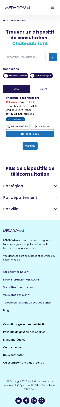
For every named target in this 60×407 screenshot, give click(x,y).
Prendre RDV (32, 133)
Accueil (4, 21)
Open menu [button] (52, 8)
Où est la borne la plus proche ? (23, 363)
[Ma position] (53, 57)
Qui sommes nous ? (16, 272)
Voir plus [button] (30, 145)
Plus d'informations (22, 113)
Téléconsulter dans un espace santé (27, 302)
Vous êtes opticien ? (16, 295)
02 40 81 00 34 (19, 126)
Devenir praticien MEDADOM (21, 279)
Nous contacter (13, 355)
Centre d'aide (12, 347)
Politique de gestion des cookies (24, 332)
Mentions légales (14, 340)
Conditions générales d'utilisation (25, 324)
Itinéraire (44, 126)
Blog (6, 310)
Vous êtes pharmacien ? (19, 287)
